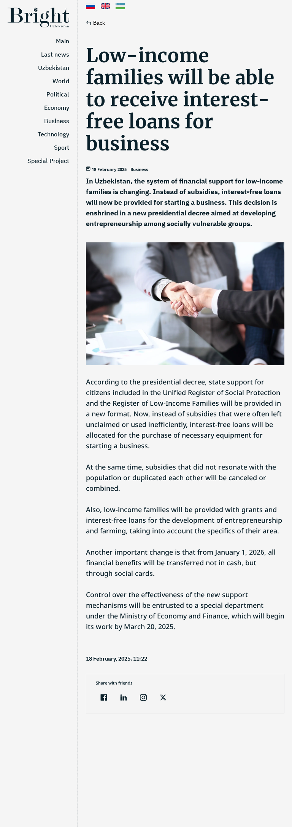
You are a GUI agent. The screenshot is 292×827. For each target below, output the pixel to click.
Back (99, 23)
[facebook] (104, 698)
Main (62, 41)
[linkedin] (124, 698)
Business (56, 121)
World (60, 81)
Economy (56, 107)
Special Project (48, 160)
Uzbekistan (53, 67)
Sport (61, 147)
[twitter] (163, 698)
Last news (55, 54)
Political (57, 94)
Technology (53, 134)
